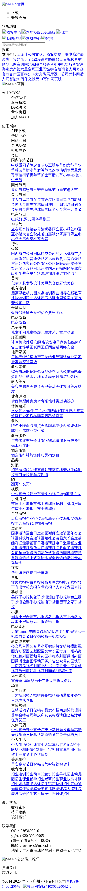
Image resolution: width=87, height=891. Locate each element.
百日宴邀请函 (44, 543)
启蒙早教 (18, 293)
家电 (74, 372)
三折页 (58, 681)
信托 (44, 313)
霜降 (70, 234)
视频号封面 (39, 656)
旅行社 (24, 455)
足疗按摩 (72, 411)
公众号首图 (20, 646)
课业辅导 (59, 293)
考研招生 (52, 779)
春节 (41, 165)
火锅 (44, 426)
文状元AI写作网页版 (45, 79)
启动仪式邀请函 (50, 553)
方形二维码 (68, 651)
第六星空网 (26, 69)
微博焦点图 (24, 661)
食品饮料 (48, 372)
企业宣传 (18, 730)
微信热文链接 (59, 646)
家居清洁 (59, 377)
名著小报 (52, 617)
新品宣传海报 (59, 518)
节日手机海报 (22, 504)
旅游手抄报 (31, 602)
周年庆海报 (39, 475)
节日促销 (33, 710)
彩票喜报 (74, 587)
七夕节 (53, 170)
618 (14, 219)
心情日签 (40, 754)
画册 (38, 681)
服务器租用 (52, 64)
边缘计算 (9, 59)
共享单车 (29, 273)
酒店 (15, 455)
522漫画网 (40, 59)
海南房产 (9, 69)
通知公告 (59, 735)
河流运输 (40, 268)
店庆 (44, 730)
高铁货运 (59, 259)
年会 (74, 695)
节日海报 (22, 475)
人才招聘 (18, 695)
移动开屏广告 (44, 661)
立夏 (59, 229)
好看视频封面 (41, 671)
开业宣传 (33, 730)
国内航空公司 (22, 254)
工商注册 (22, 445)
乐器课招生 (61, 794)
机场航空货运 (72, 64)
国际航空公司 (44, 254)
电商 (15, 322)
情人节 (16, 200)
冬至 (48, 165)
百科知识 (27, 74)
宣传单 (16, 681)
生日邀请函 (39, 533)
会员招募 (29, 735)
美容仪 (53, 283)
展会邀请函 (57, 558)
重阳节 (24, 165)
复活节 (16, 190)
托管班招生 (50, 774)
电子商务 (60, 342)
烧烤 (74, 426)
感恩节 (27, 190)
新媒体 (73, 342)
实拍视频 (52, 494)
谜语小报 (52, 622)
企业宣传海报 (37, 518)
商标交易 (53, 54)
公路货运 (40, 263)
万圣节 (61, 190)
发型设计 (33, 283)
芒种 (74, 229)
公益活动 (74, 715)
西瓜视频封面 (30, 666)
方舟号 (40, 74)
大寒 (44, 239)
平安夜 (39, 190)
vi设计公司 (26, 54)
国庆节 (20, 204)
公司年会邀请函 (24, 553)
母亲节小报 (35, 617)
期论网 (11, 64)
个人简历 (18, 745)
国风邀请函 (72, 553)
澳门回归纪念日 (61, 204)
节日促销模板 (37, 636)
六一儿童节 (72, 209)
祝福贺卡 (63, 764)
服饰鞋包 (33, 372)
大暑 (26, 234)
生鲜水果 (29, 377)
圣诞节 (50, 190)
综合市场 (18, 372)
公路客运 (26, 263)
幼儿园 (31, 293)
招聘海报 (18, 470)
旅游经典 (37, 455)
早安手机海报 (44, 509)
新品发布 (48, 710)
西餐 (67, 426)
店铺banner (20, 631)
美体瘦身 (63, 386)
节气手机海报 (44, 504)
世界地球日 (35, 209)
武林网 (74, 74)
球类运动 (59, 401)
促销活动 (18, 710)
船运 (22, 268)
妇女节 (68, 165)
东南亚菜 (29, 431)
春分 (37, 229)
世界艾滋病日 (37, 204)
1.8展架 (28, 681)
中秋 (15, 165)
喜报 (29, 700)
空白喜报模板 (37, 582)
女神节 (42, 170)
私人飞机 (63, 254)
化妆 (15, 283)
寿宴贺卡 (26, 754)
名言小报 (66, 617)
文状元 (40, 54)
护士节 (46, 175)
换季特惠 (70, 730)
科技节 (20, 170)
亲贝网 (22, 64)
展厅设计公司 (57, 74)
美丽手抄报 (20, 597)
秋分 (55, 234)
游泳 (70, 401)
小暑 (18, 234)
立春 (15, 229)
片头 (77, 494)
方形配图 (22, 651)
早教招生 (66, 774)
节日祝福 (33, 764)
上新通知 (55, 730)
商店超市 (63, 372)
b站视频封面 (62, 671)
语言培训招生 (59, 784)
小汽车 (72, 273)
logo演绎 (66, 494)
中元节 (16, 180)
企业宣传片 (20, 494)
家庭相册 (66, 749)
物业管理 (55, 357)
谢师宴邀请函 (59, 533)
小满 (67, 229)
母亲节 (27, 200)
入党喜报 (44, 587)
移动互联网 (31, 347)
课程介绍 (37, 789)
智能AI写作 (18, 79)
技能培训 (18, 298)
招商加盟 (63, 710)
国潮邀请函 (20, 533)
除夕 (33, 165)
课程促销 (22, 789)
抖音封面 (66, 666)
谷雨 (52, 229)
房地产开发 (39, 357)
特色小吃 (18, 426)
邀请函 (61, 715)
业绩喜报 (18, 582)
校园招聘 (33, 695)
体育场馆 (44, 401)
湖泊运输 (59, 273)
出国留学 (63, 298)
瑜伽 (15, 401)
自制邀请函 (20, 558)
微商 (22, 322)
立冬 (78, 234)
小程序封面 (57, 656)
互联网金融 (50, 347)
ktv (44, 411)
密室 (59, 416)
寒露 (63, 234)
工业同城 (42, 69)
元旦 (74, 170)
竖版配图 (37, 651)
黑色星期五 (41, 219)
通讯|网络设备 (41, 342)
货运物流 (48, 440)
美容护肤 (18, 386)
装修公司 (70, 357)
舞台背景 (37, 494)
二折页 (47, 681)
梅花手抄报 (39, 597)
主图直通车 (38, 631)
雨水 (22, 229)
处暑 (41, 234)
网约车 (68, 268)
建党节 (68, 200)
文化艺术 (18, 411)
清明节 (65, 170)
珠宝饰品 (44, 377)
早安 (15, 764)
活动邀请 (44, 735)
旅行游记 (63, 745)
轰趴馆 (50, 416)
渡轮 (29, 268)
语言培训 (48, 298)
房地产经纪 (20, 357)
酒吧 (50, 411)
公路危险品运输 (61, 263)
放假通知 (63, 695)
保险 (22, 313)
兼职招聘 (48, 695)
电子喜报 (70, 582)
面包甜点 (33, 426)
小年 (67, 175)
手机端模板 (57, 636)
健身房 (31, 401)
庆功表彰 (48, 715)
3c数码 (72, 377)
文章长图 (52, 651)
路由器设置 (57, 59)
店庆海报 (18, 518)
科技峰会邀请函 (32, 538)
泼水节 (31, 170)
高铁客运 (22, 259)
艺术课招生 (42, 794)
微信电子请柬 (37, 572)
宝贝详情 (54, 631)
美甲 (44, 283)
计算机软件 (20, 342)
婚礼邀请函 (54, 538)
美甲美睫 (48, 386)
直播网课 (52, 789)
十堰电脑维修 (72, 54)
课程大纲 (66, 789)
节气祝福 (48, 764)
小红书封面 (50, 666)
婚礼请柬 (33, 470)
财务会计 (33, 440)
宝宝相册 (52, 749)
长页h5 (27, 484)
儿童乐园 (18, 332)
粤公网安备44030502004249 (49, 886)
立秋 (33, 234)
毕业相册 (22, 749)
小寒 (37, 239)
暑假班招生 (24, 794)
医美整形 (33, 386)
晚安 (22, 764)
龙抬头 (76, 175)
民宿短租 (52, 455)
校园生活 (22, 303)
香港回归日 (54, 200)
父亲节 (39, 200)
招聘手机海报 (67, 504)
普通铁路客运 (41, 259)
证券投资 (33, 313)
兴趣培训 (44, 293)
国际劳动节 (54, 209)
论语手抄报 (50, 602)
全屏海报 (69, 631)
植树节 (24, 175)
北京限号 (35, 64)
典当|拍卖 (56, 313)
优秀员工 (18, 720)
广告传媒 (18, 440)
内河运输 (55, 268)
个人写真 (48, 745)
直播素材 (63, 470)
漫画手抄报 (57, 597)
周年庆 (35, 715)
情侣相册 (37, 749)
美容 (70, 283)
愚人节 (72, 190)
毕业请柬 (18, 572)
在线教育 (74, 293)
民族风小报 (35, 622)
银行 (15, 313)
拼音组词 (57, 69)
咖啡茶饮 (55, 426)
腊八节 (57, 175)
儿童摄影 (33, 332)
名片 (67, 681)
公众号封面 (65, 661)
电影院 (59, 411)
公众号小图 (39, 646)
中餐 (41, 431)
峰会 (26, 715)
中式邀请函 (39, 558)
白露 (48, 234)
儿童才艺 (48, 332)
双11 (20, 219)
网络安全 (66, 347)
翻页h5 (16, 484)
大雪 (22, 239)
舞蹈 (22, 401)
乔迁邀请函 (24, 543)
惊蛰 (29, 229)
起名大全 (24, 59)
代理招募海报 (41, 523)
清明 (44, 229)
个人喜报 (59, 587)
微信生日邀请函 (43, 548)
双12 (28, 219)
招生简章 (33, 774)
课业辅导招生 (33, 779)
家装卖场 (29, 362)
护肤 (22, 283)
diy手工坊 (34, 411)
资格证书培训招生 (33, 784)
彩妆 (63, 283)
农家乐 (27, 416)
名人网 (70, 69)
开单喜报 (55, 582)
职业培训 (33, 298)
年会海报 (22, 523)
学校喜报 (29, 587)
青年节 (35, 175)
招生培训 (18, 774)
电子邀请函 (65, 543)
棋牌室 (39, 416)
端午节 (57, 165)
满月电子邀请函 (69, 548)
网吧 (18, 416)
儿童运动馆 (65, 332)
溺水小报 (18, 617)
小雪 (15, 239)
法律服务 (63, 440)
